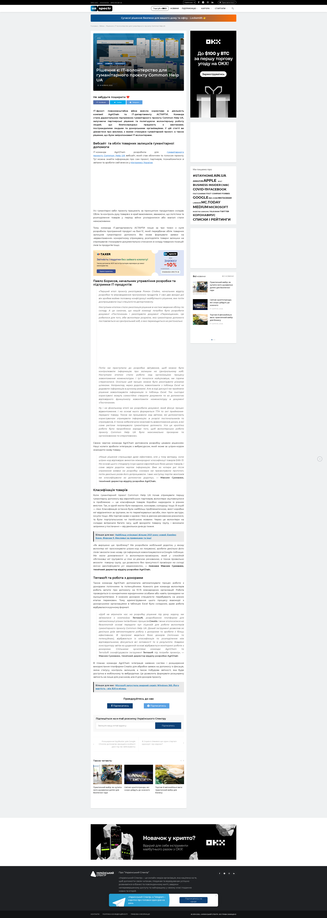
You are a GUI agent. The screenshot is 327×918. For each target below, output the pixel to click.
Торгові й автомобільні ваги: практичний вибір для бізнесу (168, 790)
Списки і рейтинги (212, 219)
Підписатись (120, 705)
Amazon (198, 181)
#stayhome (203, 175)
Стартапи (220, 8)
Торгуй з (157, 8)
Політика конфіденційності (115, 914)
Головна (94, 26)
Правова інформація (140, 914)
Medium (200, 207)
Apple (209, 180)
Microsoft (218, 207)
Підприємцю (189, 8)
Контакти (104, 3)
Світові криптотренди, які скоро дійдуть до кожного (221, 302)
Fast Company (214, 194)
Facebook (217, 189)
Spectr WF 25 (116, 3)
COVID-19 (200, 189)
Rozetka (197, 211)
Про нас (94, 3)
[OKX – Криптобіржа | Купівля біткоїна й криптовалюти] (213, 117)
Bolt (220, 181)
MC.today (210, 202)
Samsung (205, 211)
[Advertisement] (138, 185)
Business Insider (207, 185)
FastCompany (199, 193)
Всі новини (228, 276)
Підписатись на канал (193, 900)
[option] (107, 781)
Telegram (214, 211)
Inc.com (213, 198)
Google (200, 197)
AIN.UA (220, 175)
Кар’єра (205, 8)
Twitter (224, 211)
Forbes (226, 193)
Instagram (225, 198)
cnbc (225, 185)
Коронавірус (204, 215)
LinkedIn (197, 203)
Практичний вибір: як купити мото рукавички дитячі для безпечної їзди (107, 790)
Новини (174, 8)
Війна (102, 26)
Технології (120, 63)
